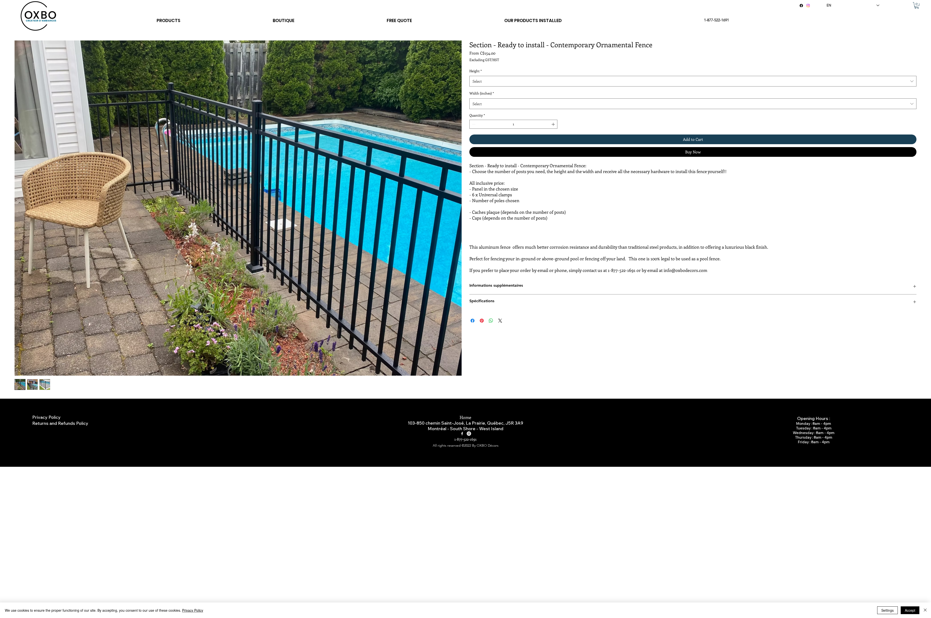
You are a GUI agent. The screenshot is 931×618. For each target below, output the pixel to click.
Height (475, 71)
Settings (887, 610)
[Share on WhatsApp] (491, 321)
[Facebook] (801, 5)
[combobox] (692, 81)
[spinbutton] (513, 124)
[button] (917, 5)
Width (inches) (481, 93)
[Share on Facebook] (472, 321)
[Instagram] (808, 5)
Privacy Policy (46, 417)
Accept (910, 610)
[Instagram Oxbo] (469, 433)
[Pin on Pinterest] (482, 321)
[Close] (925, 610)
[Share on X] (500, 321)
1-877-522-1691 (465, 439)
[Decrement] (473, 124)
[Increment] (554, 124)
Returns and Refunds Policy (60, 423)
